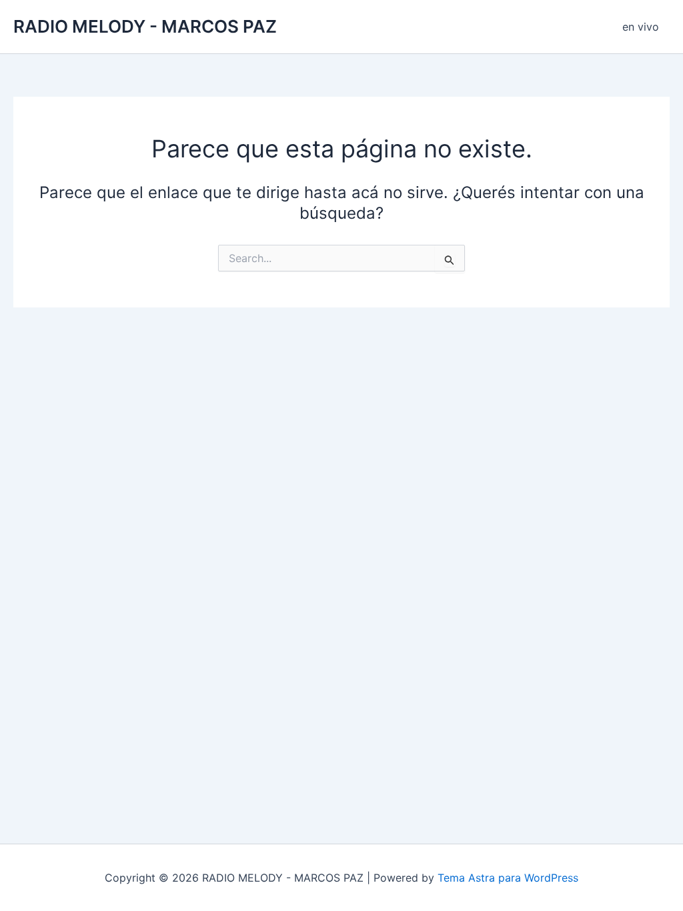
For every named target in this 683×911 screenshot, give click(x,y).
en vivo (640, 26)
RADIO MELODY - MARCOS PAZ (145, 26)
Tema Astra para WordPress (508, 877)
